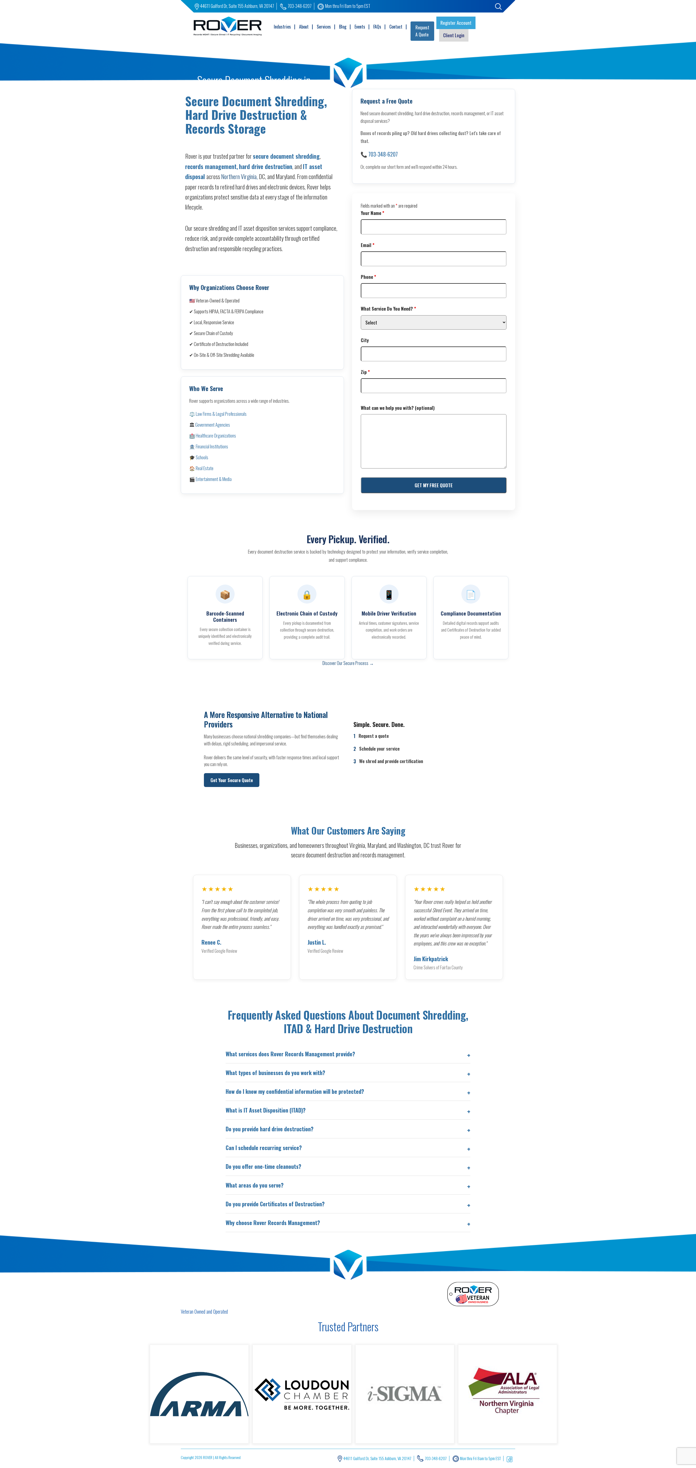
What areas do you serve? (255, 1185)
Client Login (453, 35)
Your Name (372, 213)
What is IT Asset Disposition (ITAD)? (266, 1110)
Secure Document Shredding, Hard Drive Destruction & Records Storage (256, 114)
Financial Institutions (212, 446)
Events (360, 26)
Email (367, 245)
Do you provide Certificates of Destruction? (275, 1204)
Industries (282, 26)
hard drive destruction (265, 166)
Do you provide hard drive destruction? (269, 1129)
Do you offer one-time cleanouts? (263, 1166)
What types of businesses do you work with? (275, 1073)
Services (324, 26)
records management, (211, 166)
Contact (395, 26)
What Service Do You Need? (388, 308)
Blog (342, 26)
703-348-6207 (300, 6)
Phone (368, 276)
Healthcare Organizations (216, 435)
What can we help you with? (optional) (398, 407)
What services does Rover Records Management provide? (290, 1054)
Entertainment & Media (214, 479)
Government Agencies (212, 424)
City (365, 340)
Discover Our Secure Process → (348, 663)
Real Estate (204, 468)
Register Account (455, 22)
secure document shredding (286, 156)
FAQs (377, 26)
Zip (365, 371)
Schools (202, 457)
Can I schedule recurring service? (264, 1148)
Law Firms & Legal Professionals (221, 413)
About (304, 26)
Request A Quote (422, 31)
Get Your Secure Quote (231, 780)
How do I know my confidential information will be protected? (295, 1091)
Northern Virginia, (239, 176)
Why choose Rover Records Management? (273, 1223)
